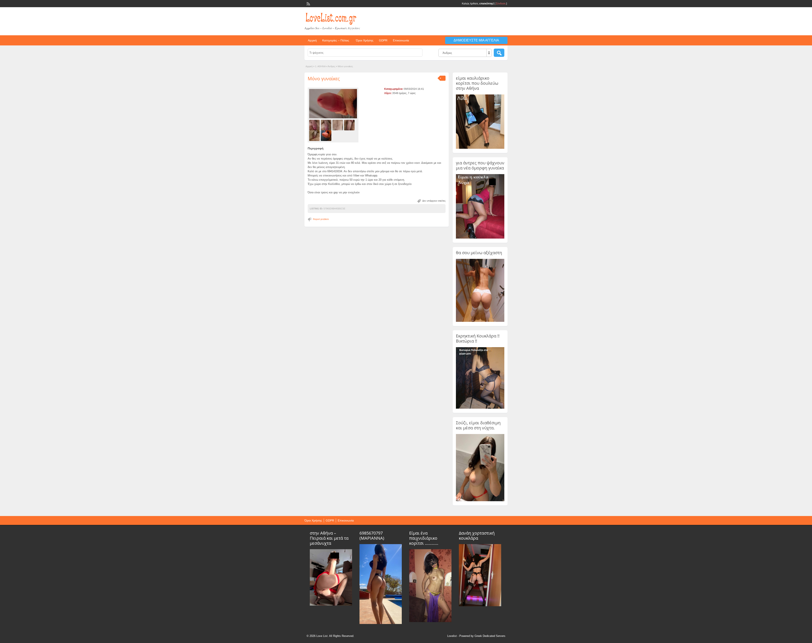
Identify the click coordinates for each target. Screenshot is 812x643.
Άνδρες (331, 66)
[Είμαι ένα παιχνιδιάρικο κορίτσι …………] (430, 621)
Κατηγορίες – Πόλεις (335, 40)
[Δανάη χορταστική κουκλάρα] (480, 605)
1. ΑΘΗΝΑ (320, 66)
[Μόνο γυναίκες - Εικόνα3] (338, 124)
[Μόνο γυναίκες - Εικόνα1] (315, 124)
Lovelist (452, 636)
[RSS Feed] (308, 3)
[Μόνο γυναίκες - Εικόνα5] (315, 135)
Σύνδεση (501, 3)
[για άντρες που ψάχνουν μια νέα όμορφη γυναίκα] (480, 237)
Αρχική (312, 40)
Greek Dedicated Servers (490, 636)
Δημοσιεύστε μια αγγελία (476, 40)
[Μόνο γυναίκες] (333, 103)
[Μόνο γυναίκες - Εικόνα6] (326, 135)
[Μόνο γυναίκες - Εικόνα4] (350, 124)
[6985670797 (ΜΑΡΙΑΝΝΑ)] (380, 623)
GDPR (383, 40)
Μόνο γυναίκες (324, 78)
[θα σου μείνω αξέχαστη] (480, 320)
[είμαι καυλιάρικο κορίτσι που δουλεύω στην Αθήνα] (480, 147)
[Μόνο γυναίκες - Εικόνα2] (326, 124)
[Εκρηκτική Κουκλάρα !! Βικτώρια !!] (480, 407)
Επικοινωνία (401, 40)
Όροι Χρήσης (364, 40)
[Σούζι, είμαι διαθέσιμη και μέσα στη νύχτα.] (480, 500)
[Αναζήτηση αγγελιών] (499, 53)
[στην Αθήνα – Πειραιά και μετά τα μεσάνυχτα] (331, 604)
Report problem (321, 219)
